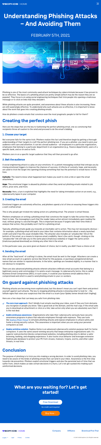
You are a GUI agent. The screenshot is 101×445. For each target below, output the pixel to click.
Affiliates (71, 431)
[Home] (13, 430)
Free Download (50, 402)
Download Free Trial (90, 431)
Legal (12, 437)
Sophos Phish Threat (19, 320)
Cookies (27, 437)
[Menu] (98, 3)
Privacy (20, 437)
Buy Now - (50, 413)
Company (56, 431)
